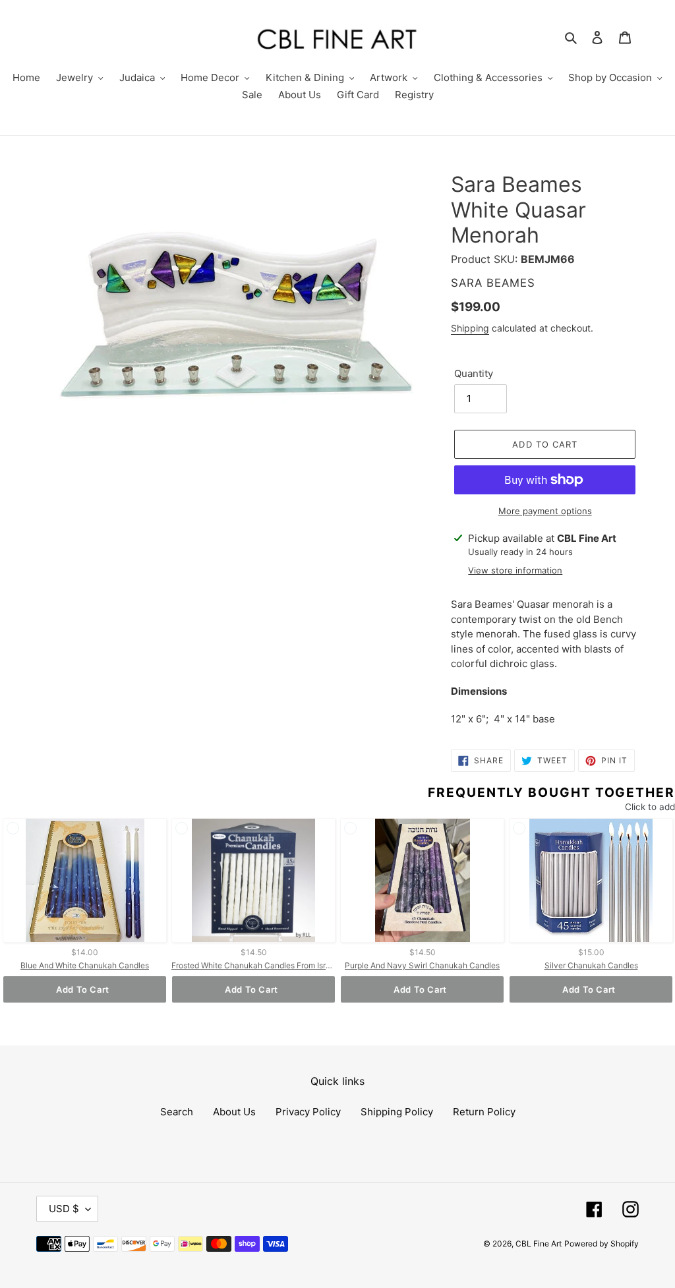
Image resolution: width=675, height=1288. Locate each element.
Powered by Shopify (601, 1243)
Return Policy (484, 1111)
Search (176, 1111)
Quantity (473, 373)
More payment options (545, 511)
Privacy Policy (308, 1111)
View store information (515, 570)
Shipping (470, 328)
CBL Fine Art (538, 1243)
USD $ (64, 1208)
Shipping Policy (397, 1111)
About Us (234, 1111)
